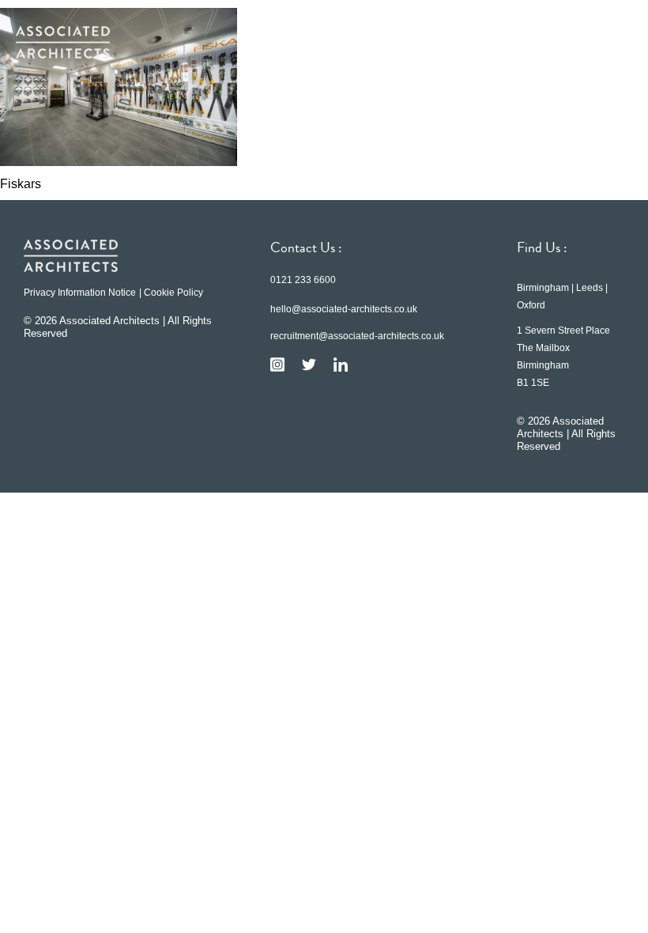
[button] (608, 42)
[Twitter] (309, 364)
